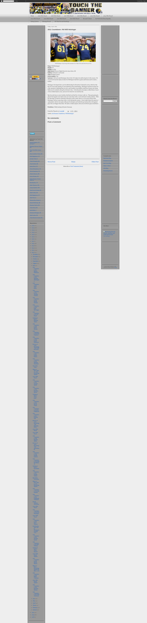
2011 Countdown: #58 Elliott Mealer (36, 561)
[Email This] (71, 111)
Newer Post (51, 162)
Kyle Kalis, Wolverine (36, 478)
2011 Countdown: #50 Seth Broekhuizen (36, 461)
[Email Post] (68, 111)
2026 (33, 225)
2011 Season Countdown (58, 113)
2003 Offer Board (35, 377)
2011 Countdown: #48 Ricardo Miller (36, 438)
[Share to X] (74, 111)
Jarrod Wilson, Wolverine (36, 503)
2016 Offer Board (82, 16)
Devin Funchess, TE (35, 171)
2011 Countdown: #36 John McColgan (36, 307)
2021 (33, 237)
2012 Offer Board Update (35, 582)
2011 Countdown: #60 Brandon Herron (36, 587)
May (34, 601)
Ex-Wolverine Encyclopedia (103, 19)
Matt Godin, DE (34, 192)
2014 (33, 246)
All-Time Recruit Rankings (62, 21)
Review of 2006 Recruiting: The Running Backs (36, 424)
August (35, 263)
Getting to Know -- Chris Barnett (35, 549)
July (34, 265)
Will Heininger (69, 113)
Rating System (35, 21)
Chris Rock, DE (33, 208)
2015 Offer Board (95, 16)
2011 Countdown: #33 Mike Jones (36, 286)
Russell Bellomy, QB (35, 203)
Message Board (46, 21)
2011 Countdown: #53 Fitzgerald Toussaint (36, 497)
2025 (33, 228)
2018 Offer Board (55, 16)
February (35, 607)
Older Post (95, 162)
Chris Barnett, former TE (36, 218)
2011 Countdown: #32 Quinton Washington (36, 278)
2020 (33, 239)
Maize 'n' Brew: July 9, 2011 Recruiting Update (36, 484)
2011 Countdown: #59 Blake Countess (36, 575)
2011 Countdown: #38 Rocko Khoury (36, 326)
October (35, 259)
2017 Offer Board (68, 16)
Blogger (115, 267)
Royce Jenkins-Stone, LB (36, 154)
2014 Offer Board (108, 16)
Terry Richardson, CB (35, 169)
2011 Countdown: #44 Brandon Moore (36, 389)
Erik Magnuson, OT (35, 156)
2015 (33, 243)
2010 (33, 612)
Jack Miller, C (33, 210)
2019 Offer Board (42, 16)
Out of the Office (35, 366)
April (34, 603)
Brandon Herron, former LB (36, 147)
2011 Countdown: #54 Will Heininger (36, 511)
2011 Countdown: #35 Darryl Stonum (36, 300)
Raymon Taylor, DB (35, 205)
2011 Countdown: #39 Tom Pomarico (36, 333)
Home (32, 16)
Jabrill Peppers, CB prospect (34, 143)
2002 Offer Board (35, 433)
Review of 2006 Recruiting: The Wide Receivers (36, 347)
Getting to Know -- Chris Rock (35, 396)
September (36, 261)
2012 (33, 250)
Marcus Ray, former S (35, 200)
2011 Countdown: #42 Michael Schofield (36, 361)
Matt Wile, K (33, 198)
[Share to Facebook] (75, 111)
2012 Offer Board (48, 19)
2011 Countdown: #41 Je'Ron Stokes (36, 354)
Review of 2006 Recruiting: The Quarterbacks (36, 446)
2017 (33, 241)
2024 (33, 230)
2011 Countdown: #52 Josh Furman (36, 490)
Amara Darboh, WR (35, 188)
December (35, 254)
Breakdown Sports (108, 161)
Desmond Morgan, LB (35, 213)
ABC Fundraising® (107, 236)
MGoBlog (106, 168)
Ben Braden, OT (34, 182)
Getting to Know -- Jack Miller (36, 467)
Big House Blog (107, 158)
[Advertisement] (36, 49)
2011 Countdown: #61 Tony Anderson (36, 594)
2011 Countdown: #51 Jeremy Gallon (36, 473)
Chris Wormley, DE (35, 161)
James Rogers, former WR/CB (35, 179)
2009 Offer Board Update (35, 555)
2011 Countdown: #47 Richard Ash (36, 416)
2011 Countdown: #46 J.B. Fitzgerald (36, 409)
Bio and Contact (87, 19)
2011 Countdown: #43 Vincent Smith (36, 382)
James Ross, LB (34, 166)
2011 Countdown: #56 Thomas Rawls (36, 537)
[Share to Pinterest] (76, 111)
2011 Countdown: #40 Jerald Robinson (36, 339)
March (34, 605)
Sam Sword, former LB (35, 190)
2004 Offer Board (35, 430)
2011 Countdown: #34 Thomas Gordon (36, 293)
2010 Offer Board (74, 19)
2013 (33, 248)
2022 (33, 234)
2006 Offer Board (35, 516)
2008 (33, 617)
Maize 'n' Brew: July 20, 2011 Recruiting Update (36, 372)
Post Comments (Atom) (76, 166)
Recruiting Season (108, 171)
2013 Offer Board (35, 19)
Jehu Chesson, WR (34, 185)
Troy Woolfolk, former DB (35, 150)
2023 (33, 232)
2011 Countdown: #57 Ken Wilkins (36, 544)
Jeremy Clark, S (34, 159)
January (35, 610)
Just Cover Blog (107, 163)
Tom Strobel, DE (34, 164)
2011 (33, 252)
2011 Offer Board (61, 19)
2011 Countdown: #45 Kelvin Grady (36, 403)
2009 (33, 615)
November (35, 256)
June (34, 598)
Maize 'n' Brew (107, 166)
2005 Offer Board (35, 507)
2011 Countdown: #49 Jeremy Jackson (36, 454)
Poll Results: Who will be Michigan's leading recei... (36, 529)
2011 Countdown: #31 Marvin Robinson (36, 270)
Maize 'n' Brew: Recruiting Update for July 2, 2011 (36, 568)
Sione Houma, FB (34, 176)
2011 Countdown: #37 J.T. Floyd (36, 314)
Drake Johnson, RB (34, 174)
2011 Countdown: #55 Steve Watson (36, 521)
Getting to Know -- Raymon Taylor (35, 320)
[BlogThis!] (72, 111)
